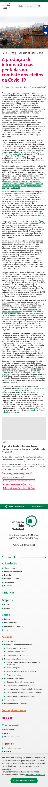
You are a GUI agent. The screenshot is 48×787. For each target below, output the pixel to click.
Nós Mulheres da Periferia (12, 484)
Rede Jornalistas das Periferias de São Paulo (19, 488)
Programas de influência (14, 678)
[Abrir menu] (44, 6)
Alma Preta (15, 187)
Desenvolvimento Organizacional (17, 703)
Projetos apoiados (14, 675)
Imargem (5, 187)
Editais (7, 619)
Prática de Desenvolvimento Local (18, 644)
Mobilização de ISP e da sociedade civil (21, 671)
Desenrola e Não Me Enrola (29, 182)
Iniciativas (8, 592)
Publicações (9, 730)
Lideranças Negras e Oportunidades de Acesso (24, 689)
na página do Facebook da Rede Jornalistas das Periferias (23, 390)
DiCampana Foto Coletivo (31, 186)
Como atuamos (10, 641)
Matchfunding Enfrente (13, 626)
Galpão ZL (8, 604)
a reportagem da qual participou (22, 342)
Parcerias (8, 586)
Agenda (7, 608)
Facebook (34, 410)
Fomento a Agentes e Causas (15, 659)
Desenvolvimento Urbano (17, 652)
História (7, 575)
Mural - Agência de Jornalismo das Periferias (19, 481)
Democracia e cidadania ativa (18, 685)
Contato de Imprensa (12, 748)
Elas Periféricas (10, 623)
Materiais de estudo (12, 737)
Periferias (27, 484)
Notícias (7, 717)
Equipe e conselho (11, 578)
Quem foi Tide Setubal (13, 571)
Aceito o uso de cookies (24, 780)
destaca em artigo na (29, 223)
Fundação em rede (14, 710)
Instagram (15, 412)
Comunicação (18, 474)
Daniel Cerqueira (11, 87)
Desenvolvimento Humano (17, 648)
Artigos (7, 733)
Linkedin (5, 412)
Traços (7, 630)
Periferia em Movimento (11, 186)
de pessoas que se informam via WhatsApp (21, 311)
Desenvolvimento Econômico (18, 655)
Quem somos (9, 568)
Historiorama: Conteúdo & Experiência (28, 184)
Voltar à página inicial (16, 506)
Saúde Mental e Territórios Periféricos (21, 696)
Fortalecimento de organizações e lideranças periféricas (23, 663)
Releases (8, 751)
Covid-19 (28, 474)
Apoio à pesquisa (13, 668)
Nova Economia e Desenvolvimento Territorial (24, 693)
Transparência (10, 582)
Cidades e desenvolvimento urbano (20, 682)
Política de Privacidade (35, 774)
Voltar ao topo (37, 506)
